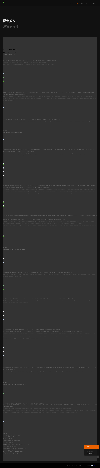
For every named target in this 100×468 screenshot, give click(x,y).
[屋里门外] (93, 465)
